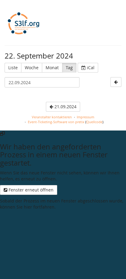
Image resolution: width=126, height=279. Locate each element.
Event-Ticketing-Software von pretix (56, 122)
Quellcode (94, 122)
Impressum (85, 117)
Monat (52, 67)
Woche (32, 67)
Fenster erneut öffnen (30, 190)
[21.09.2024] (115, 82)
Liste (13, 67)
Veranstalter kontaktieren (52, 117)
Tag (69, 67)
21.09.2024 (64, 106)
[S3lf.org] (23, 24)
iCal (90, 67)
